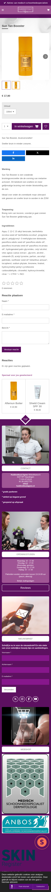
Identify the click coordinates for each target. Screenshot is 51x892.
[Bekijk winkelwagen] (48, 10)
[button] (6, 85)
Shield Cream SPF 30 (37, 405)
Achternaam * (7, 664)
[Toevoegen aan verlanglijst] (45, 126)
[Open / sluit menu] (2, 10)
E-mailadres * (8, 314)
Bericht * (6, 328)
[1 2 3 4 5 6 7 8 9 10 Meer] (6, 126)
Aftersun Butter (14, 403)
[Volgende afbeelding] (45, 56)
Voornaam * (6, 652)
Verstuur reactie (11, 349)
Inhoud (7, 106)
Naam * (5, 301)
